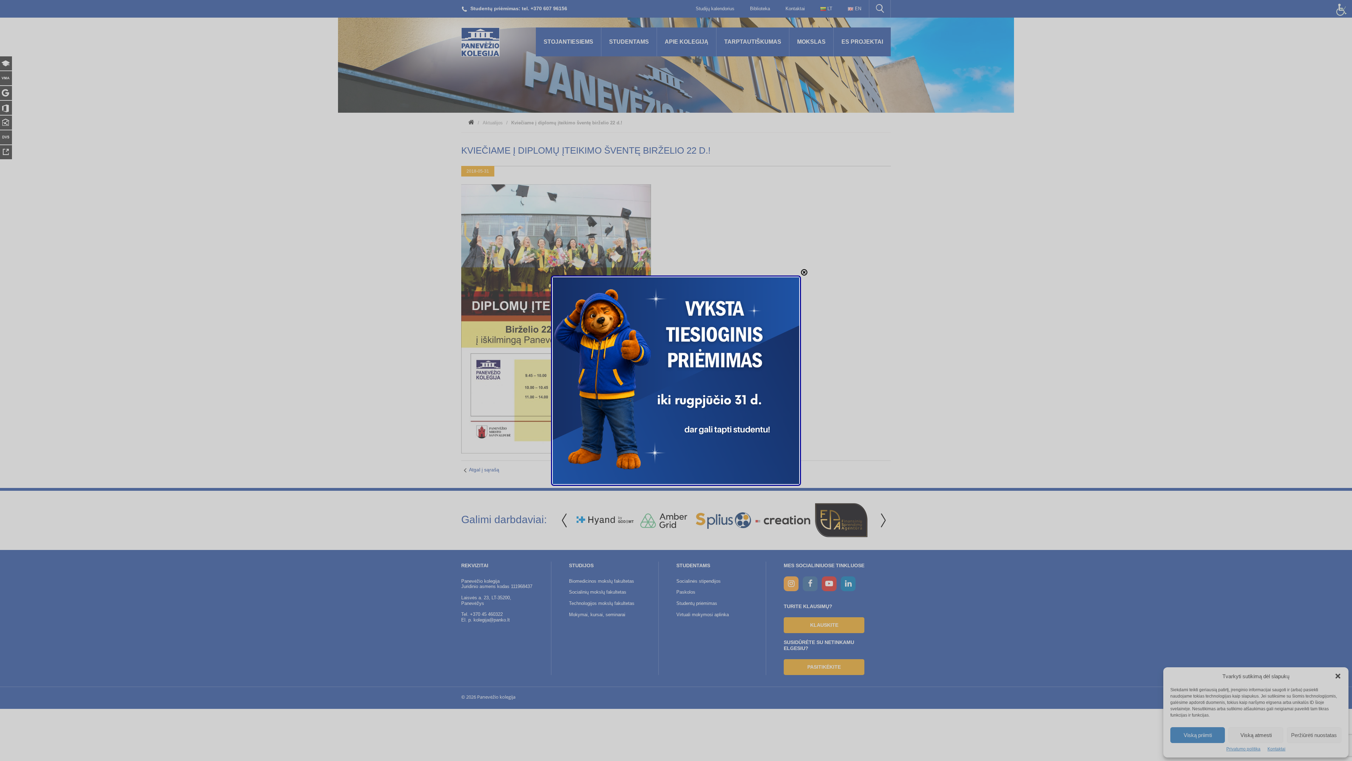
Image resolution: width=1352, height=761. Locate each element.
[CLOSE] (804, 272)
